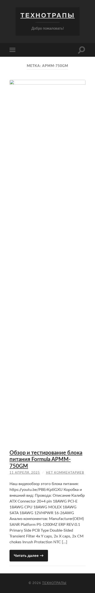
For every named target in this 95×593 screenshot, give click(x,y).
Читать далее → (29, 556)
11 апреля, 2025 (25, 472)
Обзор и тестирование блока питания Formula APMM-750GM (46, 459)
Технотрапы (47, 15)
